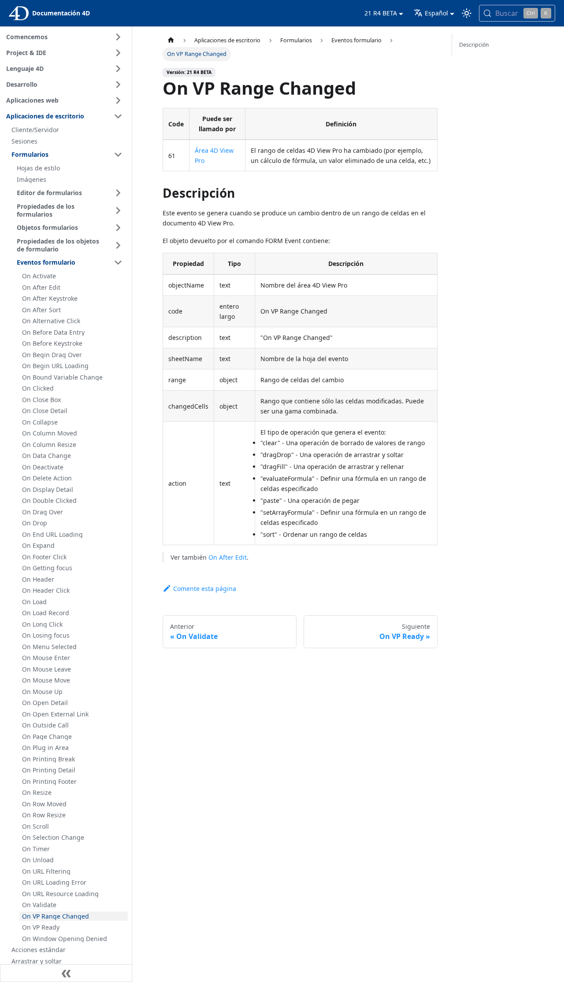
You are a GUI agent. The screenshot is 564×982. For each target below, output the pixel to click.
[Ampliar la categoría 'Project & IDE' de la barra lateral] (118, 53)
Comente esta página (204, 588)
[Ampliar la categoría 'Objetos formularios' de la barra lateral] (118, 228)
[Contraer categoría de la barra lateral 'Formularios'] (118, 155)
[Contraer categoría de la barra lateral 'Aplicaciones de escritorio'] (118, 116)
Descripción (474, 44)
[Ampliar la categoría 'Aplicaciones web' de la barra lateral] (118, 100)
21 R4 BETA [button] (380, 13)
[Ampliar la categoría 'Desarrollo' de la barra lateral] (118, 85)
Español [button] (436, 13)
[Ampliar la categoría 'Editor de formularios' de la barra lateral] (118, 193)
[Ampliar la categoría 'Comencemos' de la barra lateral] (118, 37)
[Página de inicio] (171, 40)
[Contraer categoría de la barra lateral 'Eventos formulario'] (118, 262)
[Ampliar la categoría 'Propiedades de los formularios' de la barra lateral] (118, 210)
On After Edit (227, 557)
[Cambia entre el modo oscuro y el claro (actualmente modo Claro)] (467, 13)
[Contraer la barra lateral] (66, 973)
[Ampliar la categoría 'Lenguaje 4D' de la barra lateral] (118, 69)
